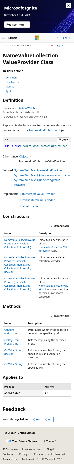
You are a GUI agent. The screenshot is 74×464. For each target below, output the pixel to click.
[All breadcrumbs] (6, 45)
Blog (49, 449)
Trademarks (28, 459)
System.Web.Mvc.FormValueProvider (38, 170)
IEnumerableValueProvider (37, 194)
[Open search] (58, 38)
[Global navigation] (3, 38)
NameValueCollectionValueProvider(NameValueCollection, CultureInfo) (19, 243)
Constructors (13, 82)
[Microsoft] (37, 37)
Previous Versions (32, 449)
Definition (11, 77)
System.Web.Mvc (21, 45)
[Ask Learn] (52, 45)
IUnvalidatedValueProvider (37, 200)
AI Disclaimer (10, 449)
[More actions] (68, 45)
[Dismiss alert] (68, 5)
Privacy (23, 454)
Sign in (67, 37)
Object (23, 156)
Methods (11, 86)
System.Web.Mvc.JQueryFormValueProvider (42, 175)
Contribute (9, 454)
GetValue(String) (13, 364)
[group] (37, 146)
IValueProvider (29, 206)
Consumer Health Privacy (48, 454)
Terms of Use (10, 459)
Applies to (11, 91)
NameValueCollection (43, 130)
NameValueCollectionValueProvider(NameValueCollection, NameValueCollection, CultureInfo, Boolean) (19, 264)
